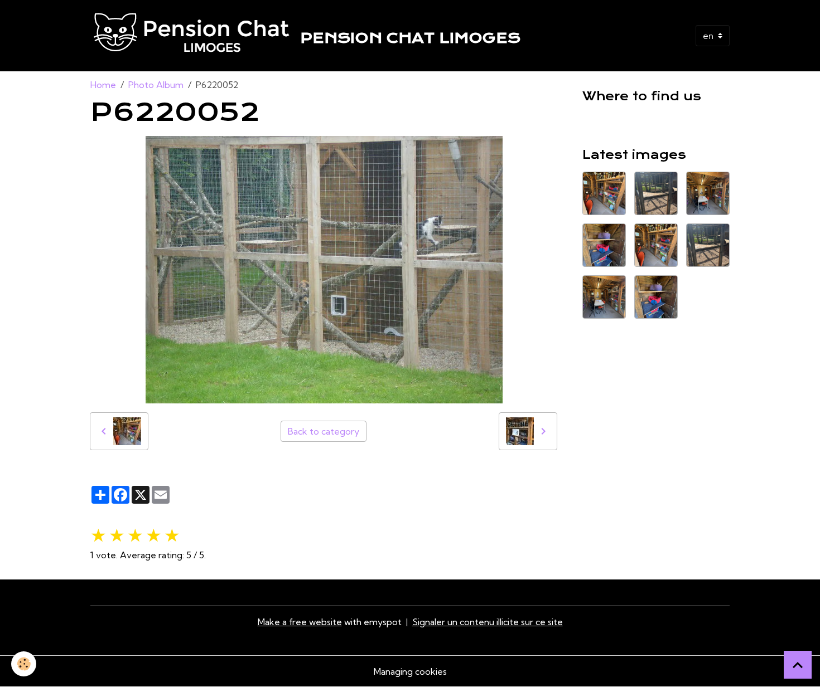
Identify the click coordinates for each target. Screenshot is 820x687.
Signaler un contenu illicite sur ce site (487, 621)
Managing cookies (410, 671)
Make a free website (300, 621)
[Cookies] (23, 663)
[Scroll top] (798, 665)
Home (103, 84)
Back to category (323, 431)
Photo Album (156, 84)
